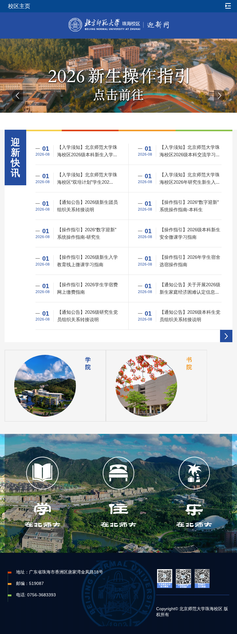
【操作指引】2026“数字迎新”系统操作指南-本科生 (189, 205)
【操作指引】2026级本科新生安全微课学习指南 (190, 233)
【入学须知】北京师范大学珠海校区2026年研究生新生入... (190, 178)
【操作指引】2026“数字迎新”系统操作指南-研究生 (86, 233)
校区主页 (19, 6)
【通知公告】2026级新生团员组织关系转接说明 (87, 205)
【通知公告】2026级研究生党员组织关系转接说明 (87, 315)
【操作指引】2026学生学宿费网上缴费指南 (87, 288)
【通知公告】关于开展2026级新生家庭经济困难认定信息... (190, 288)
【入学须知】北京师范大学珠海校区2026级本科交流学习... (190, 151)
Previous (17, 95)
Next (219, 95)
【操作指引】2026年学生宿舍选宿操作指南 (190, 260)
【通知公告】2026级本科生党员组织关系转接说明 (190, 315)
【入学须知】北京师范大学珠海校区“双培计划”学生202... (87, 178)
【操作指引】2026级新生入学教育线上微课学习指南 (87, 260)
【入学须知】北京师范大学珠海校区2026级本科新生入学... (87, 151)
